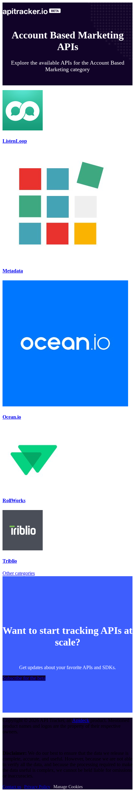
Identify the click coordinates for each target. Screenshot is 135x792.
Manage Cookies (68, 786)
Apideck (80, 720)
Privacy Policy (37, 786)
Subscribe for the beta (24, 678)
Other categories (19, 573)
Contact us (12, 786)
